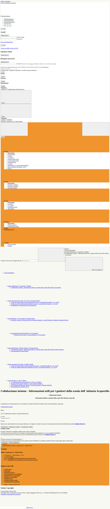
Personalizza (4, 427)
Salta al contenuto (5, 1)
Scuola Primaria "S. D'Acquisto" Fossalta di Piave (21, 318)
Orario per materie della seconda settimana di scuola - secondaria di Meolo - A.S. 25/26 (34, 366)
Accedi (3, 28)
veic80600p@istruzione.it (22, 458)
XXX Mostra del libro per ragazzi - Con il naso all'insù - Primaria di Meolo (31, 385)
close (2, 136)
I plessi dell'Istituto (70, 250)
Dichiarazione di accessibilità (12, 475)
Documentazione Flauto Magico (19, 351)
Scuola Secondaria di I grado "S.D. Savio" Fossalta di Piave (24, 300)
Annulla (3, 120)
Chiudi (2, 76)
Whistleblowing (8, 478)
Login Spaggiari (45, 67)
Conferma (9, 120)
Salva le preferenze (14, 442)
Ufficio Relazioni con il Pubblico (13, 474)
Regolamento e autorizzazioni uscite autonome (23, 305)
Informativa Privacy (9, 472)
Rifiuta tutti (15, 427)
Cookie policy (8, 469)
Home (67, 248)
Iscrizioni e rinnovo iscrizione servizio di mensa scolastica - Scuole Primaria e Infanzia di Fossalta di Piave (39, 320)
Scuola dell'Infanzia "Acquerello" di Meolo (77, 252)
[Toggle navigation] (14, 129)
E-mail (19, 63)
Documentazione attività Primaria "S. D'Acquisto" (25, 333)
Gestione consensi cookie (11, 480)
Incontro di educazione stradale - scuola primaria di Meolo (26, 383)
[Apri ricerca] (95, 129)
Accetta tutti (26, 427)
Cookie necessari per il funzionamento (11, 439)
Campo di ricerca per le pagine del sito (11, 260)
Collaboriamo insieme (7, 407)
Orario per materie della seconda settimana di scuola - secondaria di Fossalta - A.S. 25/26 (35, 302)
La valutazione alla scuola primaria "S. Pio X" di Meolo (26, 382)
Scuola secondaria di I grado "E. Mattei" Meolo (21, 364)
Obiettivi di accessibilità (10, 477)
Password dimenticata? (7, 42)
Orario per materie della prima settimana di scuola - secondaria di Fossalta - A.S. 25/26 (34, 304)
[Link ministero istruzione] (8, 3)
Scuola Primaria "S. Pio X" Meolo (17, 380)
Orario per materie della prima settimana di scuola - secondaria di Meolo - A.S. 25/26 (34, 367)
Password (19, 39)
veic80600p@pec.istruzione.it (22, 460)
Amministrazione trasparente (12, 481)
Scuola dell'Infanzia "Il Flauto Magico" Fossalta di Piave (23, 348)
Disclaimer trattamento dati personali (10, 494)
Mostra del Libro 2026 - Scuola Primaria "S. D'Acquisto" (30, 335)
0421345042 (10, 457)
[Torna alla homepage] (55, 121)
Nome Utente (20, 37)
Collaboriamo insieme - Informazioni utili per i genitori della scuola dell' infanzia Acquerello (36, 287)
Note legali (7, 471)
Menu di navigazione (97, 269)
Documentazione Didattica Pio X (20, 386)
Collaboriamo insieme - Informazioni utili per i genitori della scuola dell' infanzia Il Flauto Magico (37, 349)
